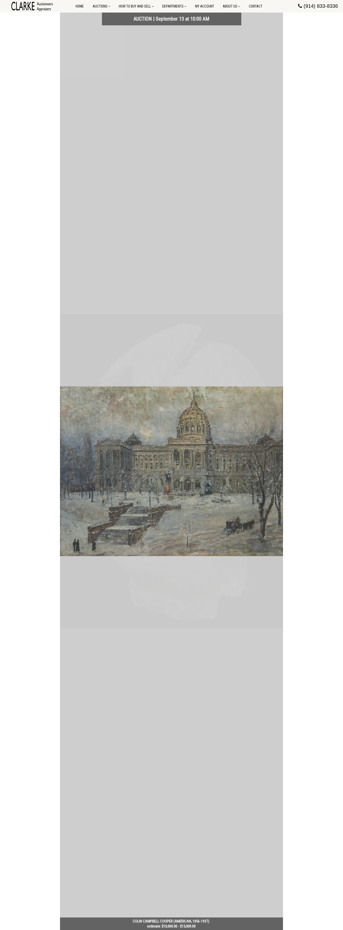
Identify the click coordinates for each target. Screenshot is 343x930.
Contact (255, 6)
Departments (173, 6)
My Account (204, 6)
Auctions (100, 6)
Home (80, 6)
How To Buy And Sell (135, 6)
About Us (230, 6)
